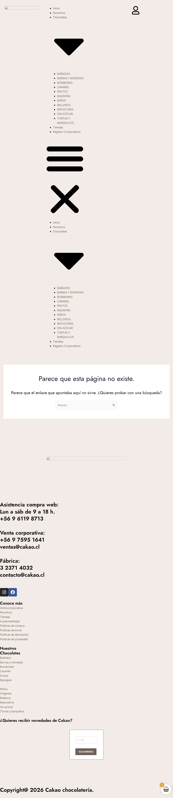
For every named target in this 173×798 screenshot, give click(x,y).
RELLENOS (64, 105)
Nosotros (59, 13)
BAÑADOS (63, 74)
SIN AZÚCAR (65, 114)
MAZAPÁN (63, 96)
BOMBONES (65, 83)
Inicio (56, 8)
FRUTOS (62, 91)
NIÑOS (61, 100)
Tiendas (58, 127)
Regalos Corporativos (67, 132)
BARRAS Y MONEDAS (70, 78)
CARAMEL (63, 87)
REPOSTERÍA (65, 109)
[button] (65, 179)
